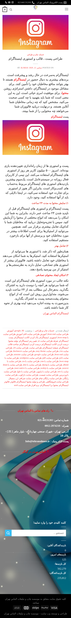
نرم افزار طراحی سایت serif (26, 385)
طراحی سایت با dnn (32, 365)
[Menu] (67, 9)
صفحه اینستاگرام (50, 348)
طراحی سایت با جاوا (26, 371)
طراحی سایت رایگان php (50, 378)
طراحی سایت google (44, 354)
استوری (53, 337)
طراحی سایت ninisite (24, 354)
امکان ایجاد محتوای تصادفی (51, 275)
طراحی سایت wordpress (31, 358)
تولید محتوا (13, 341)
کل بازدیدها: (60, 563)
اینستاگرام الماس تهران (56, 313)
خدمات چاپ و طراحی (35, 55)
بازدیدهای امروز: (57, 554)
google (18, 331)
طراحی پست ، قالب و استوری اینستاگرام (35, 58)
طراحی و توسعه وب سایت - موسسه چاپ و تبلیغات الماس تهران (35, 613)
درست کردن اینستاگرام (30, 344)
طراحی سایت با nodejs (51, 368)
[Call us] (6, 2)
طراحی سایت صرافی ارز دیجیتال (23, 378)
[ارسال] (8, 533)
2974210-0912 (52, 425)
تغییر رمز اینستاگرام (28, 341)
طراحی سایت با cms (49, 361)
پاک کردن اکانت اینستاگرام (26, 337)
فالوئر (13, 382)
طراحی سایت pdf (50, 358)
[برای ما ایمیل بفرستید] (9, 2)
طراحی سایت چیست (48, 375)
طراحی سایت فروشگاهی (57, 382)
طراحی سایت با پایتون (46, 371)
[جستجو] (10, 9)
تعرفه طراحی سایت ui (48, 341)
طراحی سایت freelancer (24, 351)
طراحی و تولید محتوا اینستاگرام (31, 382)
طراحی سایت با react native (27, 368)
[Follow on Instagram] (13, 2)
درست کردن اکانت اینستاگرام (55, 344)
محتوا (65, 93)
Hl (23, 331)
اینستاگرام (20, 79)
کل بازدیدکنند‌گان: (57, 573)
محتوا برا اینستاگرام (49, 385)
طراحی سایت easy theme (47, 351)
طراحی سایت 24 (20, 348)
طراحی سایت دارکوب (28, 375)
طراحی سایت (35, 348)
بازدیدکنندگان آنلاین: (56, 545)
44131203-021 (45, 420)
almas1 (25, 68)
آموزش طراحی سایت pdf (35, 334)
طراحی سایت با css (30, 361)
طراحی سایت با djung (52, 365)
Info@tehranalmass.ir (37, 441)
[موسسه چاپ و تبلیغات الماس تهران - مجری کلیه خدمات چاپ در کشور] (35, 7)
